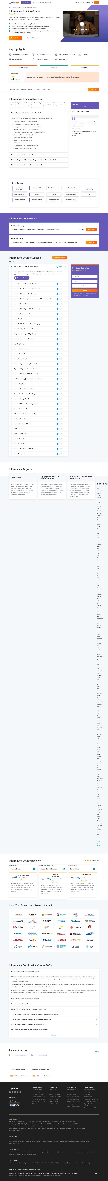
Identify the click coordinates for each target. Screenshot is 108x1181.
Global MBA (79, 1139)
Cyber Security (45, 1162)
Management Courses (52, 1128)
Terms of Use (77, 295)
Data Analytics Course (37, 1094)
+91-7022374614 (83, 112)
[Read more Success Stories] (34, 869)
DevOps (65, 1162)
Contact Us (43, 1173)
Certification (37, 89)
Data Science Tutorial (14, 1152)
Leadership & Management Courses (36, 1128)
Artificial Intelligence (56, 1162)
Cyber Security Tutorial (41, 1152)
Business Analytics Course (38, 1101)
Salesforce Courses (22, 1121)
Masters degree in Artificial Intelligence (64, 1139)
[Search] (33, 2)
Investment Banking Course (73, 1101)
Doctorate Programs (31, 1126)
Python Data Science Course (39, 1099)
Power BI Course (71, 1092)
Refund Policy (21, 1173)
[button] (38, 266)
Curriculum (23, 89)
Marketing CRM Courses (75, 1123)
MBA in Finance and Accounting (50, 1141)
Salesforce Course (53, 1099)
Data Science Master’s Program (41, 1069)
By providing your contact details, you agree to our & (85, 294)
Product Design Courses (74, 1126)
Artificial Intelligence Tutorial (29, 1154)
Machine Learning (21, 1162)
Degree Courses (63, 1123)
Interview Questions (55, 1173)
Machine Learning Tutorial (27, 1152)
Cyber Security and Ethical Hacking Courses (19, 1123)
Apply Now (93, 89)
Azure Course (52, 1089)
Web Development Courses (38, 1123)
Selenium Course (53, 1101)
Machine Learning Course (38, 1096)
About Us (11, 1173)
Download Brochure (32, 38)
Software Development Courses (16, 1126)
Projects (30, 89)
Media (15, 1173)
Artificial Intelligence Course (18, 1069)
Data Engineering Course (90, 1101)
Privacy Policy (84, 295)
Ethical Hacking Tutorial (14, 1154)
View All (97, 1051)
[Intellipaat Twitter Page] (12, 1092)
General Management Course (91, 1107)
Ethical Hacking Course (72, 1089)
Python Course (35, 1104)
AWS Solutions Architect (55, 1096)
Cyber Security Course (54, 1094)
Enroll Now (91, 229)
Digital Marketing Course (73, 1096)
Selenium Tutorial (88, 1152)
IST (83, 2)
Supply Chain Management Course (90, 1104)
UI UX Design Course (89, 1092)
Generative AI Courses (65, 1128)
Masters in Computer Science (33, 1141)
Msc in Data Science (84, 1141)
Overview (12, 89)
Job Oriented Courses (52, 1123)
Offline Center (77, 2)
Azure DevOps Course (72, 1104)
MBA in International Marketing (16, 1141)
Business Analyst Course (73, 1099)
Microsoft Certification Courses (16, 1130)
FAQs (49, 89)
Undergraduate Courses (44, 1126)
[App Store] (14, 1105)
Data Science (12, 1121)
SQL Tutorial (79, 1152)
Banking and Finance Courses (59, 1126)
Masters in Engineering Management (69, 1141)
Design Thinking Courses (79, 1128)
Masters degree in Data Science (30, 1139)
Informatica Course (71, 1094)
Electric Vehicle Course (89, 1089)
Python (70, 1162)
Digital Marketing (36, 1162)
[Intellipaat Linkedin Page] (15, 1092)
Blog (48, 1173)
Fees (17, 89)
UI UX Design (77, 1162)
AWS (29, 1162)
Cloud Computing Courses (34, 1121)
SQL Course (87, 1094)
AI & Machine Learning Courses (50, 1121)
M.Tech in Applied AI (14, 1143)
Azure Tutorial (71, 1152)
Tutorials (63, 1173)
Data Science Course (37, 1089)
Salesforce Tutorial (53, 1152)
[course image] (19, 1060)
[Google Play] (14, 1101)
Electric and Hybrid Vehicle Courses (17, 1128)
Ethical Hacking (86, 1162)
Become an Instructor (72, 1173)
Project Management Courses (67, 1121)
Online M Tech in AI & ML (15, 1139)
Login (96, 2)
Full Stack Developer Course (91, 1099)
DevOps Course (53, 1092)
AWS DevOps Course (54, 1104)
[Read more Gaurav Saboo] (94, 869)
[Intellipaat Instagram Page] (20, 1092)
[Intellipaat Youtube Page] (17, 1092)
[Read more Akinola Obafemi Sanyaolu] (64, 869)
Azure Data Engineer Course (73, 1106)
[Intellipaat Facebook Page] (10, 1092)
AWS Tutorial (63, 1152)
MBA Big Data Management (47, 1139)
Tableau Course (88, 1096)
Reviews (44, 89)
